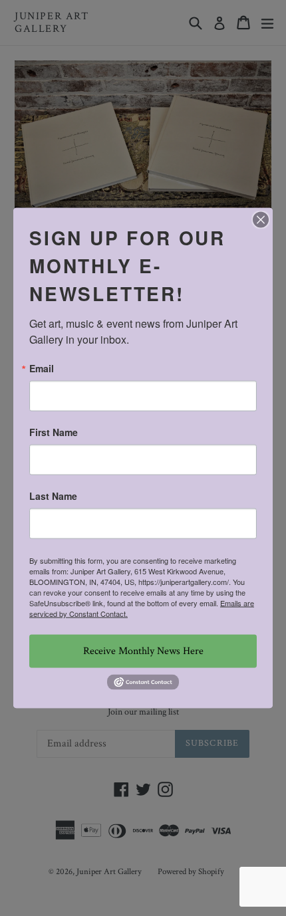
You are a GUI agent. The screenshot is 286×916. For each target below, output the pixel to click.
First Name (53, 432)
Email (41, 368)
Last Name (53, 496)
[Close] (261, 220)
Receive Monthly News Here (143, 651)
